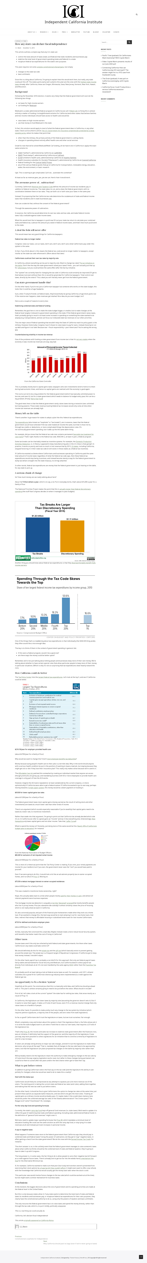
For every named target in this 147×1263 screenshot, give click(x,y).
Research (43, 32)
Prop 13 (36, 877)
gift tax (58, 950)
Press (64, 32)
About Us (31, 32)
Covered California (89, 160)
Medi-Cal (73, 111)
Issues (54, 32)
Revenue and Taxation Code (42, 187)
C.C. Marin (18, 48)
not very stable (82, 339)
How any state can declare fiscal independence (41, 44)
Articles (18, 41)
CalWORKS (58, 153)
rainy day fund (36, 1110)
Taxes (24, 41)
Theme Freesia (74, 1258)
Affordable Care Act (25, 773)
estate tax (45, 950)
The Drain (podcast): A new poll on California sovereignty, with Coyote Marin (115, 80)
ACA (45, 160)
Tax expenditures (21, 422)
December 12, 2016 (28, 48)
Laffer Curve (70, 821)
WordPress (83, 1258)
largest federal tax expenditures (50, 677)
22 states (74, 446)
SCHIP (20, 158)
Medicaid (33, 105)
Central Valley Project (44, 162)
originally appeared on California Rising (38, 1220)
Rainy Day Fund (36, 399)
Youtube (86, 32)
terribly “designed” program (62, 903)
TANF (20, 153)
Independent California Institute (73, 22)
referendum (22, 268)
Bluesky (96, 32)
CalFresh (60, 155)
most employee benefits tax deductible (61, 759)
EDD (71, 965)
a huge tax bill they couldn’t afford (52, 1168)
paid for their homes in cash (71, 896)
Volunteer (106, 32)
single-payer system (36, 788)
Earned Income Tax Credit (80, 1139)
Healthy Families (70, 158)
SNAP (20, 155)
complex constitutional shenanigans (50, 67)
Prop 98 (59, 1120)
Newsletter (75, 32)
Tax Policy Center (24, 677)
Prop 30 (26, 1032)
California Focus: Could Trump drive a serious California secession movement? (116, 89)
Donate (116, 32)
